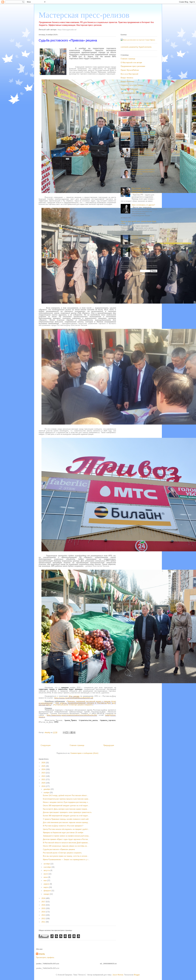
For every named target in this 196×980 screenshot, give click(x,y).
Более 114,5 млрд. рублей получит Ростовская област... (65, 795)
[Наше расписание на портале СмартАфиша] (138, 40)
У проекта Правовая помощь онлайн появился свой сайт (66, 819)
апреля (47, 884)
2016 (43, 905)
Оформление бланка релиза (132, 120)
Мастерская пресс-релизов (84, 15)
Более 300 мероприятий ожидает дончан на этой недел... (66, 816)
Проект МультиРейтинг (130, 70)
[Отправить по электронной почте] (64, 732)
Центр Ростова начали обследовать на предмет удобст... (66, 829)
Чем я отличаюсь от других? (143, 205)
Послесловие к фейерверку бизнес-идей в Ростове (143, 104)
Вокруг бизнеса (127, 78)
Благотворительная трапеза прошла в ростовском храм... (66, 799)
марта (46, 887)
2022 (43, 776)
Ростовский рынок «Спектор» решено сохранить (73, 705)
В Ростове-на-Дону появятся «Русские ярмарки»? (63, 826)
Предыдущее (108, 745)
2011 (43, 922)
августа (47, 870)
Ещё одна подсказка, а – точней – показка (142, 249)
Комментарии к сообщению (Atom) (84, 753)
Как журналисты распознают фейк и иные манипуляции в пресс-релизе (143, 172)
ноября (47, 793)
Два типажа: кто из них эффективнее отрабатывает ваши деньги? (143, 190)
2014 (43, 912)
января (47, 894)
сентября (47, 867)
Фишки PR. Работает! (129, 89)
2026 (43, 763)
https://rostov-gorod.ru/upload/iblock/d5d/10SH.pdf (73, 698)
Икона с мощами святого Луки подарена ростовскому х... (66, 802)
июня (46, 877)
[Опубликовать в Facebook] (71, 732)
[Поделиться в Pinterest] (74, 732)
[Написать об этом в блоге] (66, 732)
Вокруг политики (127, 82)
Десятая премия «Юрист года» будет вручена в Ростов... (66, 839)
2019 (43, 786)
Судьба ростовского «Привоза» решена (59, 849)
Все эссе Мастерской (129, 74)
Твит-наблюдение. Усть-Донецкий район (137, 93)
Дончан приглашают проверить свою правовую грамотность (67, 812)
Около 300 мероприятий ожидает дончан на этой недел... (66, 806)
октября (47, 864)
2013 (43, 915)
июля (46, 874)
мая (45, 881)
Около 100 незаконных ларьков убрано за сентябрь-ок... (65, 846)
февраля (47, 891)
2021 (43, 779)
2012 (43, 919)
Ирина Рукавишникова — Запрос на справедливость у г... (66, 860)
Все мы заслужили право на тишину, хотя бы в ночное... (66, 856)
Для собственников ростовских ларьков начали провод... (66, 822)
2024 (43, 769)
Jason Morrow (117, 975)
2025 (43, 766)
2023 (43, 773)
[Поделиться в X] (69, 732)
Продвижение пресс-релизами (133, 66)
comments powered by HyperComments (136, 47)
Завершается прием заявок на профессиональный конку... (66, 836)
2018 (43, 898)
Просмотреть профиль (45, 957)
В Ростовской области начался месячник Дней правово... (66, 843)
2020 (43, 783)
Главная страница (77, 745)
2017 (43, 902)
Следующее (46, 745)
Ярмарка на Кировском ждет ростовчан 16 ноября (63, 833)
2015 (43, 908)
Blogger (137, 975)
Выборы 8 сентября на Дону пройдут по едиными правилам (144, 133)
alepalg (42, 954)
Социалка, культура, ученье (132, 85)
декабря (47, 789)
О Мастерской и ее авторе (131, 63)
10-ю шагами (74, 696)
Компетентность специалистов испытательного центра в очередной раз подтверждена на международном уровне (144, 152)
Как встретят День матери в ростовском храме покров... (66, 809)
